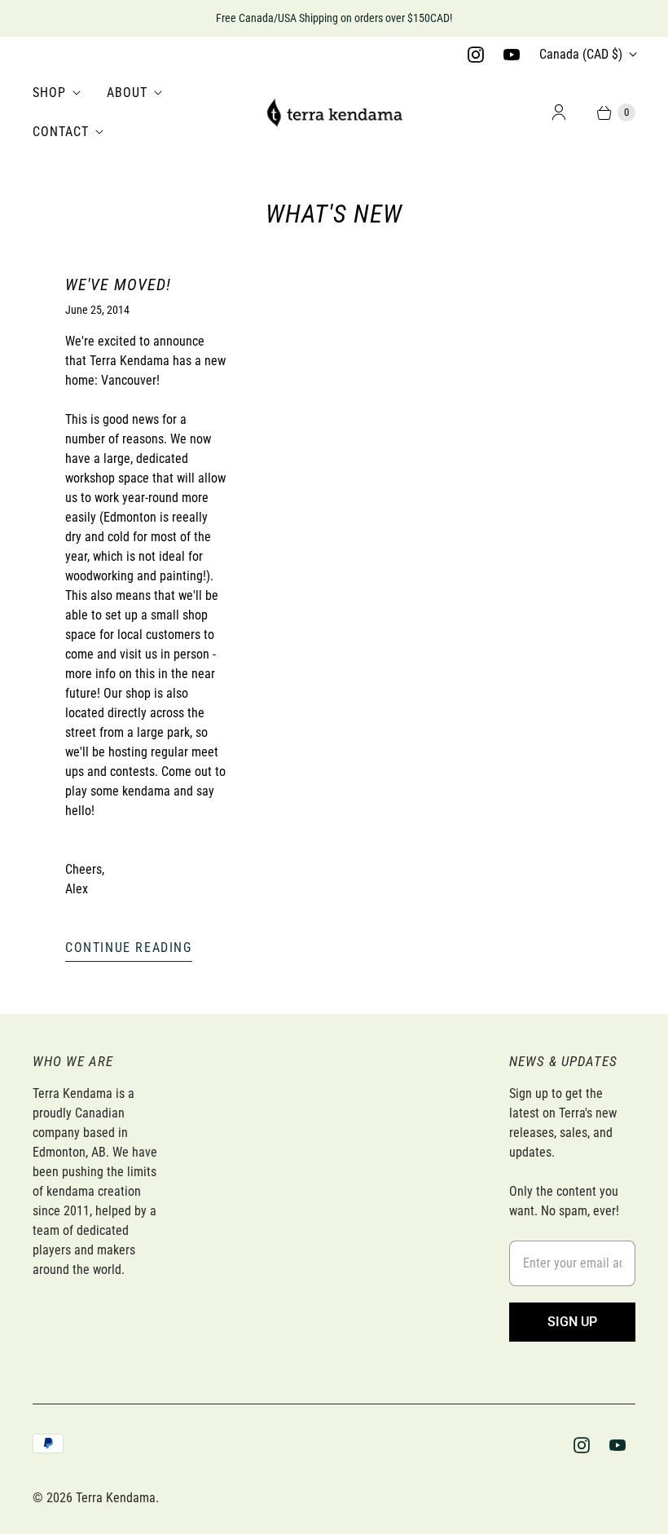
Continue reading (128, 947)
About (127, 92)
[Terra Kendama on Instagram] (476, 55)
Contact (61, 131)
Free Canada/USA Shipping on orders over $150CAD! (334, 17)
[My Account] (559, 112)
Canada (580, 54)
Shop (49, 92)
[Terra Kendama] (334, 112)
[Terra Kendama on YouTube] (512, 55)
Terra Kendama (116, 1497)
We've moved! (118, 284)
